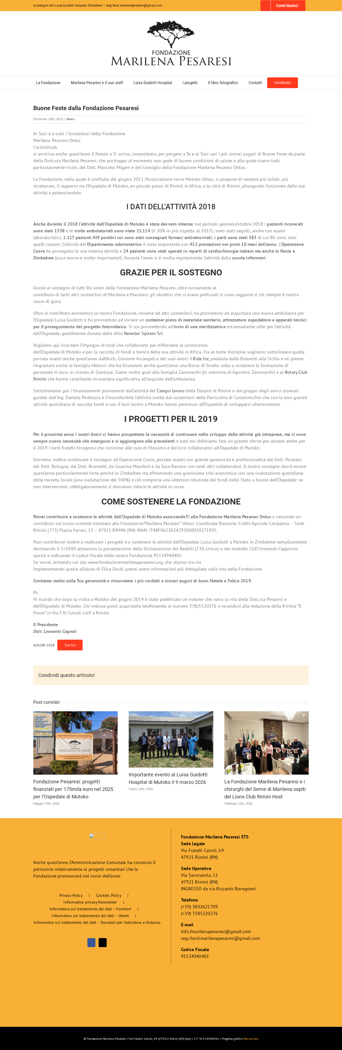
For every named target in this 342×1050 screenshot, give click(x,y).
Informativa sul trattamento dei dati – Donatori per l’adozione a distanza (97, 922)
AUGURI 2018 (44, 645)
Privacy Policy (71, 895)
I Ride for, (199, 359)
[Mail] (103, 942)
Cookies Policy (108, 895)
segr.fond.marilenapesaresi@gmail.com (134, 5)
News (70, 119)
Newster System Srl (143, 333)
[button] (304, 83)
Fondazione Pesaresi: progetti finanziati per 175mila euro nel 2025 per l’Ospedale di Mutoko (73, 789)
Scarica (70, 645)
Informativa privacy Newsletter (90, 902)
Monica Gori (250, 1038)
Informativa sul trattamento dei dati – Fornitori (90, 908)
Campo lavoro (171, 391)
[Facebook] (91, 942)
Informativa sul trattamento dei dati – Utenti (90, 915)
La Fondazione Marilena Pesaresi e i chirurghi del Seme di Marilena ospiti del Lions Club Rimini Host (265, 789)
